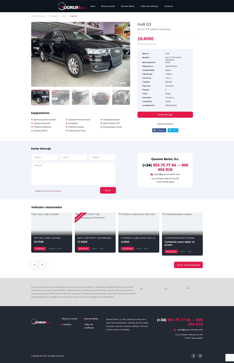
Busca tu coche (108, 6)
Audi (64, 16)
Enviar (108, 190)
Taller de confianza (149, 6)
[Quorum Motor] (71, 6)
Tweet (174, 130)
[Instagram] (200, 355)
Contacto (168, 6)
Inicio (92, 6)
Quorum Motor (127, 6)
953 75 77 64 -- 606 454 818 (165, 167)
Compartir (160, 130)
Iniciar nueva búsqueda (188, 265)
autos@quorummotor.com (167, 174)
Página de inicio (38, 16)
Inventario (53, 16)
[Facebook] (193, 355)
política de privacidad (52, 191)
